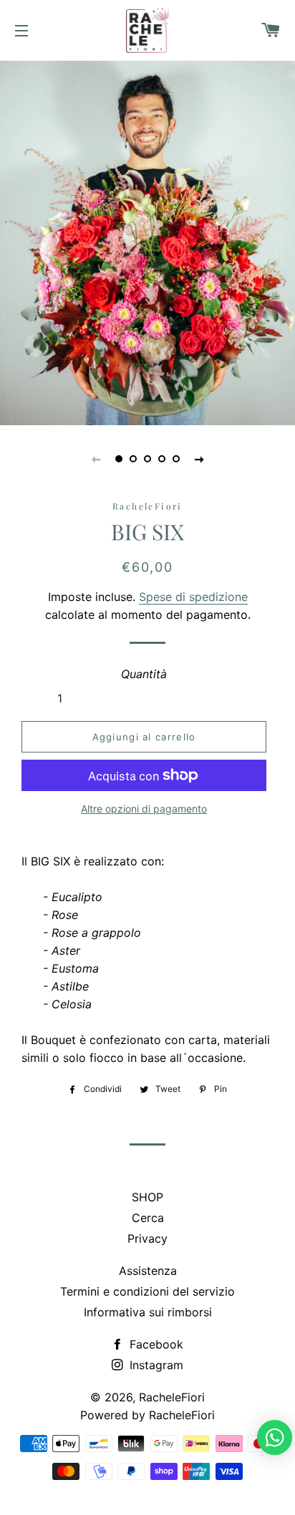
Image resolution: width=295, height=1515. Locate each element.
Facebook (154, 1344)
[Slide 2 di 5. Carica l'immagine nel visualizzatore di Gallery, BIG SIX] (133, 459)
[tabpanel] (147, 241)
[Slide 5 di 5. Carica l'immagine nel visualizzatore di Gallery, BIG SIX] (176, 459)
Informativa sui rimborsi (148, 1312)
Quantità (144, 674)
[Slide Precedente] (96, 459)
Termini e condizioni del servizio (147, 1291)
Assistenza (148, 1270)
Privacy (147, 1238)
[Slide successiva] (199, 459)
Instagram (154, 1365)
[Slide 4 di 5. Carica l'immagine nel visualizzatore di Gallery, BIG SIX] (162, 459)
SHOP (147, 1197)
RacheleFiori (172, 1397)
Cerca (148, 1218)
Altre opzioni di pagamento (144, 809)
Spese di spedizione (193, 597)
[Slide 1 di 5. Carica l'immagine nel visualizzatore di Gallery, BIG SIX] (119, 459)
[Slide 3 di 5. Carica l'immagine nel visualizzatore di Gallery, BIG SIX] (147, 459)
